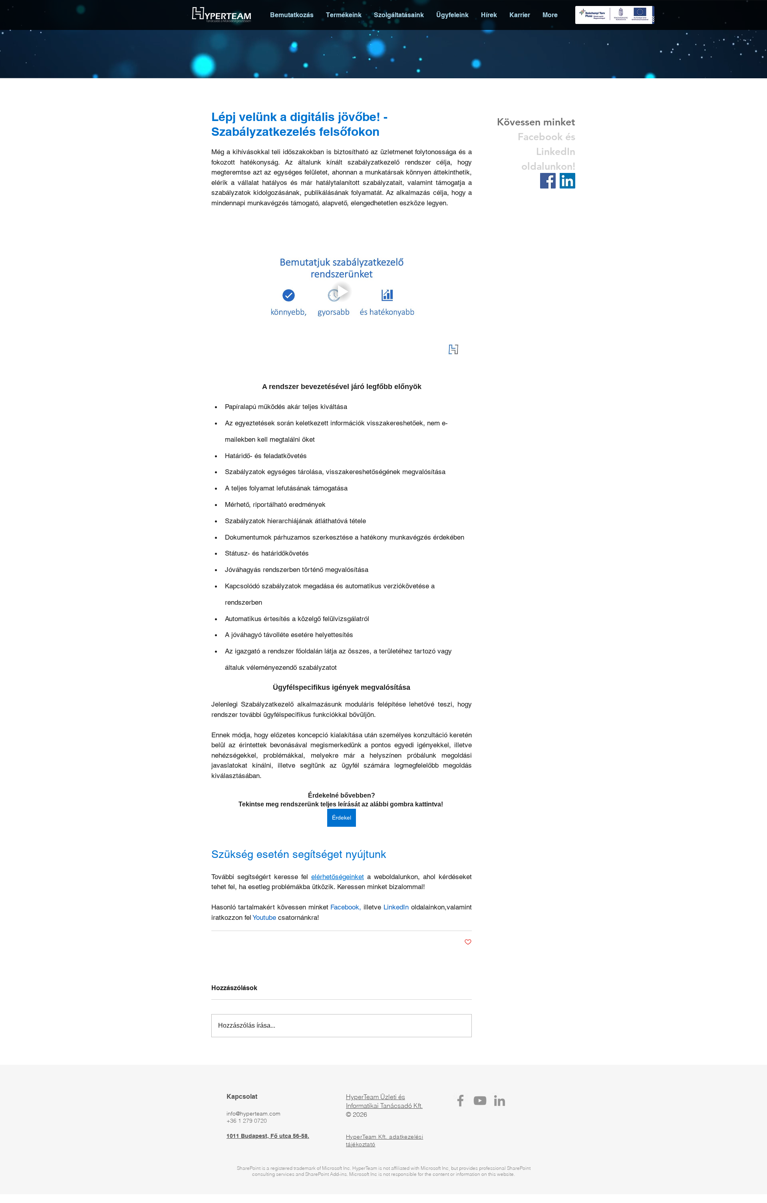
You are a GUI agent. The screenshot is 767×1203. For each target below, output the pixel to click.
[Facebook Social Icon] (548, 181)
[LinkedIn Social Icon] (567, 181)
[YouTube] (480, 1100)
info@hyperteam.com (253, 1113)
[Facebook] (460, 1100)
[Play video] (341, 291)
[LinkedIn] (499, 1100)
